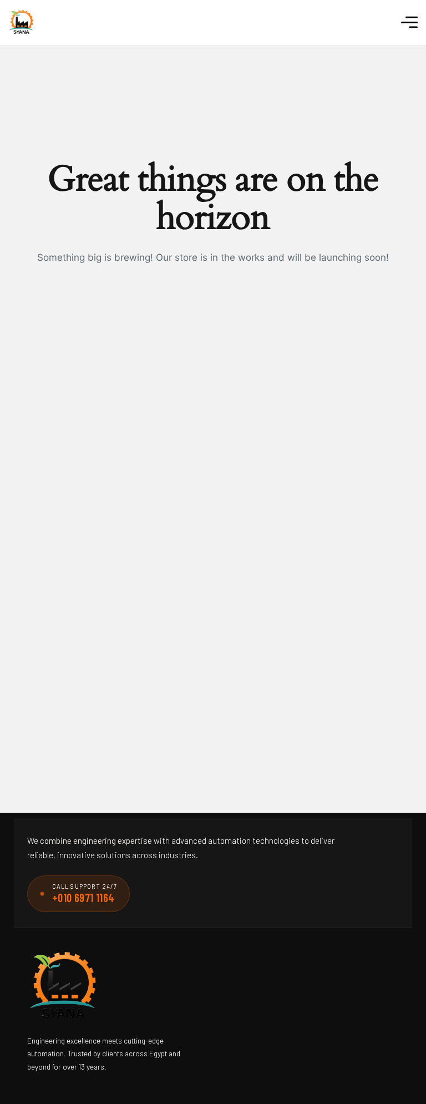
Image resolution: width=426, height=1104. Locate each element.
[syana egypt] (21, 22)
